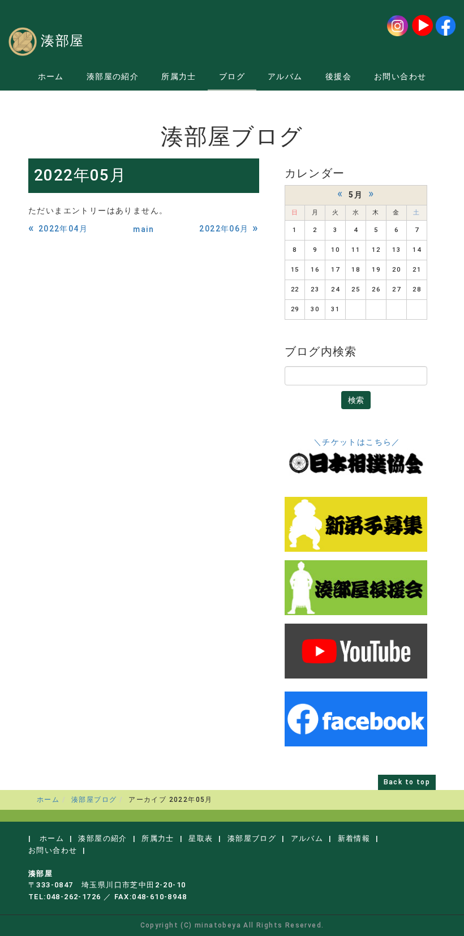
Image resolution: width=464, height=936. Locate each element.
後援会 (338, 76)
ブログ (232, 76)
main (143, 229)
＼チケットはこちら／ (357, 441)
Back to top (407, 782)
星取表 (200, 838)
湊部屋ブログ (94, 800)
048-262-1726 (73, 896)
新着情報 (354, 838)
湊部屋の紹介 (113, 76)
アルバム (285, 76)
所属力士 (178, 76)
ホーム (51, 76)
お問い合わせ (400, 76)
